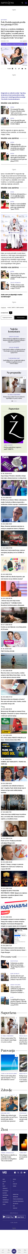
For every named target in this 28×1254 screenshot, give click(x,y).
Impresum (15, 1196)
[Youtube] (24, 1172)
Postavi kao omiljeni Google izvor (12, 44)
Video (14, 1179)
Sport (4, 1181)
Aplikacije (15, 1203)
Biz (3, 1184)
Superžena (5, 1195)
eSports (5, 1197)
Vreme (14, 1186)
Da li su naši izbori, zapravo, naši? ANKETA (12, 448)
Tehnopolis (6, 1199)
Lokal (4, 1204)
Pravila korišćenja (18, 1199)
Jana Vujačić (8, 445)
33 (7, 107)
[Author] (14, 428)
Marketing (15, 1194)
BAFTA (13, 307)
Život (4, 1186)
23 (7, 153)
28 (7, 271)
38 (7, 118)
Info (4, 1179)
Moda (12, 107)
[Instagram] (21, 1172)
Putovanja (5, 1190)
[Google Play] (8, 1217)
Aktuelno (4, 20)
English (15, 1184)
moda (9, 307)
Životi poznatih (15, 282)
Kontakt (15, 1208)
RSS (14, 1206)
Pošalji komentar (21, 317)
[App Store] (19, 1217)
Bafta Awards (20, 307)
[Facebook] (15, 1172)
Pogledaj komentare (7, 317)
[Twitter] (18, 1172)
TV (13, 1181)
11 (7, 985)
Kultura (5, 1193)
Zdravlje (5, 1188)
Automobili (5, 1202)
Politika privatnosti (18, 1201)
